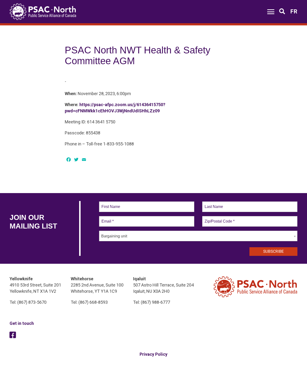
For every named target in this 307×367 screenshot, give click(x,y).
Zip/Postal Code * (218, 218)
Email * (107, 218)
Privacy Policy (153, 354)
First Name (110, 203)
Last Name (213, 203)
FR (293, 11)
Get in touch (22, 323)
